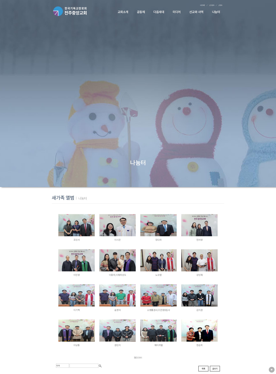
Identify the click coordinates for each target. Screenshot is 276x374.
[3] (139, 357)
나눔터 (216, 12)
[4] (141, 357)
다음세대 (158, 12)
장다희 (158, 239)
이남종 (76, 345)
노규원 (158, 275)
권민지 (117, 345)
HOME (202, 5)
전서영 (199, 239)
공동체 (141, 12)
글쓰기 (214, 368)
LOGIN (211, 5)
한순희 (199, 345)
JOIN (220, 5)
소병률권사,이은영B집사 (158, 310)
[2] (137, 357)
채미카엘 (158, 345)
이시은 (117, 239)
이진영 (76, 275)
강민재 (199, 275)
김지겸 (199, 310)
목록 (203, 368)
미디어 (177, 12)
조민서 (76, 239)
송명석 (117, 310)
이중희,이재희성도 (117, 275)
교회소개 (123, 12)
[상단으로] (272, 370)
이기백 (76, 310)
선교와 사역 (196, 12)
